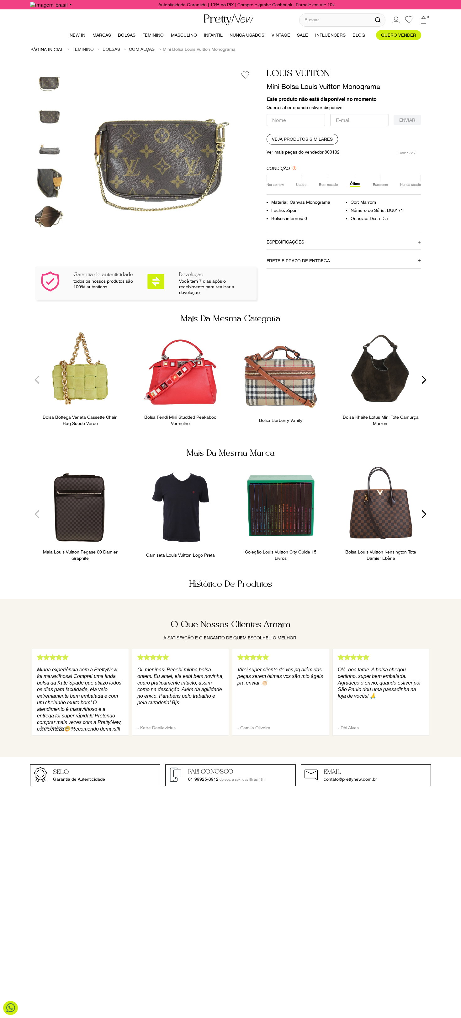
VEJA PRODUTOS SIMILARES (302, 139)
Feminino (83, 49)
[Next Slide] (424, 379)
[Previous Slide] (37, 379)
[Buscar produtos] (377, 20)
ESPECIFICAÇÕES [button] (285, 241)
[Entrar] (395, 19)
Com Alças (142, 49)
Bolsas (111, 49)
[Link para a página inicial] (47, 49)
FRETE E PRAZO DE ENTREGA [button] (298, 260)
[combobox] (342, 20)
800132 (332, 152)
